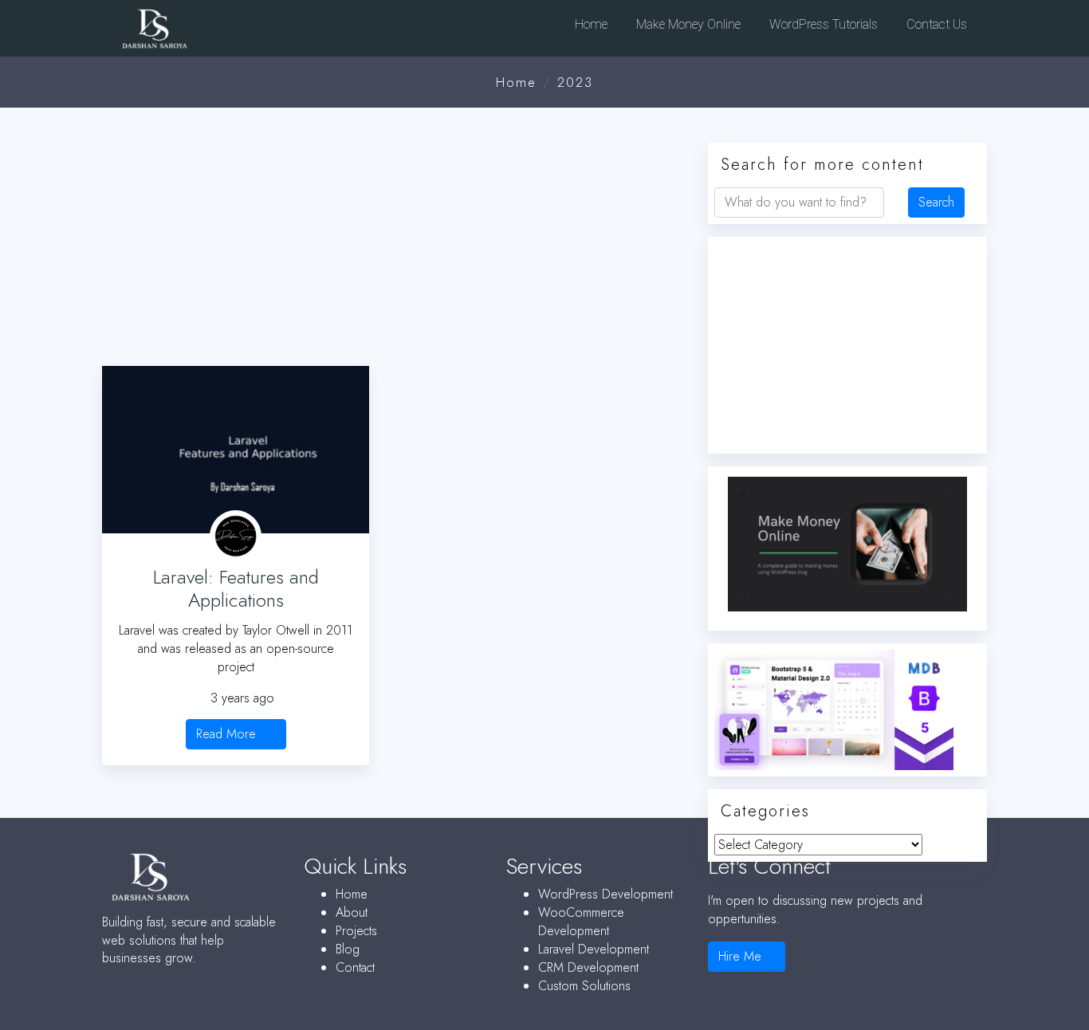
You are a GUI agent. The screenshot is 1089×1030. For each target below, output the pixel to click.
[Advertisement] (393, 241)
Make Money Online (687, 24)
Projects (356, 931)
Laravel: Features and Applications (236, 588)
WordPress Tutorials (822, 24)
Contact (355, 967)
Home (589, 24)
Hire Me (741, 956)
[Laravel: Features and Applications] (235, 449)
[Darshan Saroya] (206, 33)
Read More (228, 734)
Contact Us (935, 24)
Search (936, 202)
